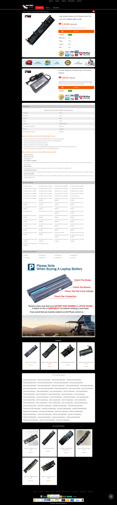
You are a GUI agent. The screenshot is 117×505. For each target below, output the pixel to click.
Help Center (56, 7)
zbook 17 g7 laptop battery (67, 402)
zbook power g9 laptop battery (44, 379)
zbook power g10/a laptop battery (74, 379)
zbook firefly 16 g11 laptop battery (46, 411)
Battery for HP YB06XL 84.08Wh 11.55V (49, 363)
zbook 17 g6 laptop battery (54, 402)
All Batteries (39, 7)
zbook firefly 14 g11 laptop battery (75, 405)
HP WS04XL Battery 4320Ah (68, 362)
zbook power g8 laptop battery (29, 379)
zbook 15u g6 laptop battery (82, 397)
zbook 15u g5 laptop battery (69, 397)
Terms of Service (66, 491)
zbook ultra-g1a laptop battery (61, 388)
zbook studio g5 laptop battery (43, 385)
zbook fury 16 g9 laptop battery (29, 414)
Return (52, 491)
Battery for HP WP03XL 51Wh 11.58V (30, 449)
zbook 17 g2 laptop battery (55, 399)
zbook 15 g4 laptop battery (41, 394)
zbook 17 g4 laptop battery (29, 402)
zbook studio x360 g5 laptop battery (45, 388)
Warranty (58, 491)
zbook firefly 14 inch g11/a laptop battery (32, 408)
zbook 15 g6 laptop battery (67, 394)
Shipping (64, 1)
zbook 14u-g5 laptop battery (43, 391)
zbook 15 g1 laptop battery (69, 391)
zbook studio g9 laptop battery (86, 385)
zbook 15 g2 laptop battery (81, 391)
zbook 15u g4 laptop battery (56, 397)
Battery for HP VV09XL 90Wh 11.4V (86, 363)
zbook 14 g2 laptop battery (87, 388)
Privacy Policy (75, 491)
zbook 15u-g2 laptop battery (29, 397)
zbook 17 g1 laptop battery (42, 399)
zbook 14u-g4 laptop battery (29, 391)
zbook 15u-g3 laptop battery (43, 397)
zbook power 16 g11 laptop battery (30, 420)
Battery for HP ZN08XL (31, 362)
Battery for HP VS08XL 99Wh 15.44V (83, 449)
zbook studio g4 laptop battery (29, 385)
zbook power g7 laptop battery (62, 420)
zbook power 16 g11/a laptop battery (47, 420)
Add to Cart (76, 31)
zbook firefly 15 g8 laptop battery (64, 408)
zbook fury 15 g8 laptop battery (76, 411)
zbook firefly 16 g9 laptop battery (79, 408)
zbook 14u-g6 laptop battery (56, 391)
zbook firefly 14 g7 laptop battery (44, 405)
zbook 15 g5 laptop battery (54, 394)
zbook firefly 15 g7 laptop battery (49, 408)
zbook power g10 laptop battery (58, 379)
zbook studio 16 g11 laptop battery (61, 382)
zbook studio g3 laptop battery (76, 382)
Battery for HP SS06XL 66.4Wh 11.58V (48, 477)
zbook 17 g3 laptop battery (67, 399)
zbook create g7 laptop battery (29, 405)
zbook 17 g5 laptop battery (41, 402)
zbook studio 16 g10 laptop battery (44, 382)
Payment (57, 1)
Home (25, 11)
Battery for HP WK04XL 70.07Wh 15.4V (31, 477)
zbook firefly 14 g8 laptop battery (60, 405)
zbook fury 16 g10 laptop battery (45, 414)
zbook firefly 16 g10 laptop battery (30, 411)
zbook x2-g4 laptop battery (74, 388)
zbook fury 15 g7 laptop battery (61, 411)
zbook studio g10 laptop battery (30, 388)
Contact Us (79, 1)
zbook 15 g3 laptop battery (29, 394)
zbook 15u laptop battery (79, 394)
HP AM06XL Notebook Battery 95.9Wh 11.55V (66, 449)
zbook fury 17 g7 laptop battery (74, 414)
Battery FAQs (83, 491)
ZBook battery (29, 11)
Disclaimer (90, 491)
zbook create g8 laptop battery (80, 402)
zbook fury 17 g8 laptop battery (29, 417)
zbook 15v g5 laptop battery (29, 399)
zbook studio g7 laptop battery (58, 385)
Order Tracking (71, 1)
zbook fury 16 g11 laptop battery (60, 414)
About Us (51, 1)
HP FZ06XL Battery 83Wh (48, 448)
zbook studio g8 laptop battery (29, 382)
